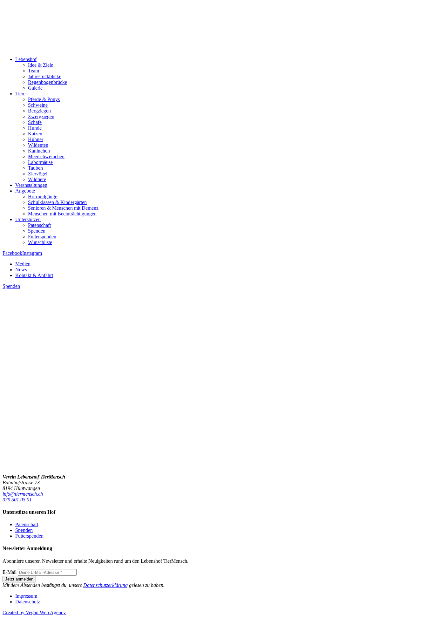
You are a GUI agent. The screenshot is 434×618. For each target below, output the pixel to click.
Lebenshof (26, 59)
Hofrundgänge (42, 196)
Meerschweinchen (46, 156)
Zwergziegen (41, 116)
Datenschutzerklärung (105, 585)
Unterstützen (28, 219)
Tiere (20, 93)
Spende (88, 421)
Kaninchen (39, 150)
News (21, 269)
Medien (23, 264)
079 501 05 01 (17, 499)
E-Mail (10, 572)
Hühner (35, 139)
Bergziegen (39, 110)
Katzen (35, 133)
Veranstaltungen (31, 185)
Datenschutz (27, 601)
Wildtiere (37, 179)
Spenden (36, 231)
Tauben (35, 168)
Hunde (35, 128)
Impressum (26, 596)
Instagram (32, 253)
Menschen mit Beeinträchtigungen (62, 213)
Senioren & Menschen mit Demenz (63, 208)
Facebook (12, 253)
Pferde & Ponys (44, 99)
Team (33, 70)
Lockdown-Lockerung (35, 454)
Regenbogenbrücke (47, 82)
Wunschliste (40, 242)
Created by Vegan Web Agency (34, 612)
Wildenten (38, 145)
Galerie (35, 88)
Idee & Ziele (40, 65)
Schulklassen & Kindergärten (57, 202)
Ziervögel (37, 173)
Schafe (35, 122)
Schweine (38, 105)
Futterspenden (42, 236)
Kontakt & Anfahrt (34, 275)
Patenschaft (39, 225)
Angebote (25, 191)
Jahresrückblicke (44, 76)
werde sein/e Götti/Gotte (28, 427)
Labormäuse (40, 162)
